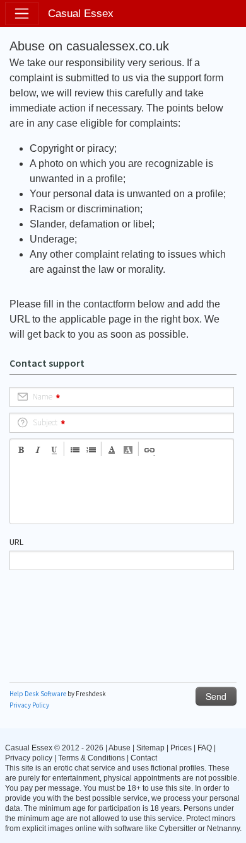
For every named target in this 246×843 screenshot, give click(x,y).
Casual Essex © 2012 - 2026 (54, 747)
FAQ (204, 747)
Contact (144, 758)
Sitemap (150, 747)
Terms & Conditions (91, 758)
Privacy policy (28, 758)
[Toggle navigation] (21, 13)
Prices (181, 747)
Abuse (119, 747)
